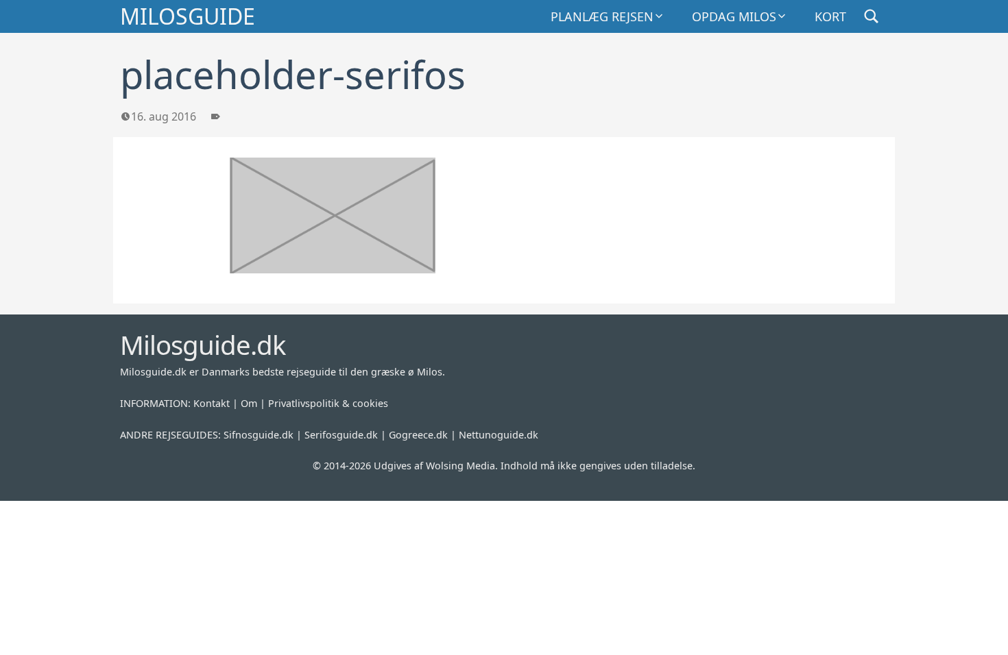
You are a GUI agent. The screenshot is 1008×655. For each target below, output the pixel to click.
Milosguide (187, 16)
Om (249, 403)
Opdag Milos (734, 16)
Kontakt (211, 403)
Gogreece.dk (418, 434)
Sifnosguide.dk (258, 434)
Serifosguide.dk (341, 434)
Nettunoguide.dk (498, 434)
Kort (830, 16)
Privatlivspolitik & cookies (328, 403)
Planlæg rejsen (602, 16)
